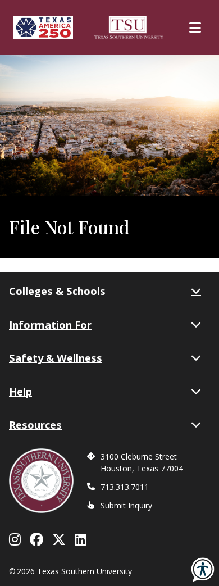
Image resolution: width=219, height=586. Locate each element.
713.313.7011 (125, 486)
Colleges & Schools (57, 291)
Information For (50, 324)
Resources (35, 424)
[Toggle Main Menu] (195, 27)
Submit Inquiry (126, 505)
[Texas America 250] (43, 27)
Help (20, 391)
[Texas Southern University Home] (129, 27)
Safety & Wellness (55, 358)
